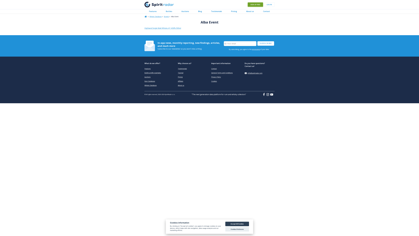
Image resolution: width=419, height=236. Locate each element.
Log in (269, 4)
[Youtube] (272, 94)
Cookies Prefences (237, 229)
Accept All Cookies (237, 224)
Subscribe (266, 43)
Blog (200, 11)
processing (256, 49)
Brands (166, 17)
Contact (266, 11)
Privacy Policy (216, 77)
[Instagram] (268, 94)
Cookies (214, 81)
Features (153, 11)
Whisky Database (155, 17)
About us (250, 11)
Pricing (234, 11)
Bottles (169, 11)
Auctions (185, 11)
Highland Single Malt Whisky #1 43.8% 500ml (162, 28)
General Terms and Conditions (222, 73)
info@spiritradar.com (255, 73)
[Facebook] (264, 94)
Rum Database (149, 81)
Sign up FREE (255, 4)
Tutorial (180, 73)
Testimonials (216, 11)
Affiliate (180, 81)
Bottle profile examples (152, 73)
